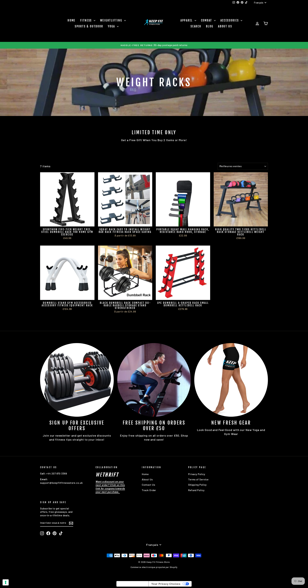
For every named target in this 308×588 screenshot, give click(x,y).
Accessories (230, 20)
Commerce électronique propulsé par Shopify (154, 567)
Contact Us (148, 484)
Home (71, 20)
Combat (207, 20)
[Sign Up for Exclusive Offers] (77, 380)
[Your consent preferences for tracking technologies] (6, 582)
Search (196, 26)
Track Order (149, 490)
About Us (225, 26)
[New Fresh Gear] (231, 380)
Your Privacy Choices (165, 583)
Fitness (86, 20)
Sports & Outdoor (89, 26)
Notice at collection (132, 583)
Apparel (187, 20)
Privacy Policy (196, 474)
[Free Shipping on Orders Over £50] (154, 380)
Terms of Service (198, 479)
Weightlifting (111, 20)
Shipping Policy (197, 484)
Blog (209, 26)
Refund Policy (196, 490)
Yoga (112, 26)
